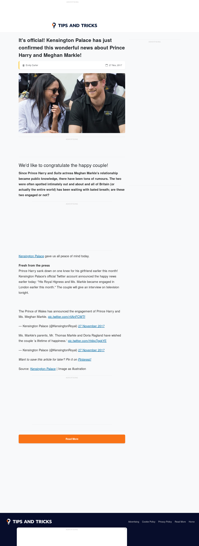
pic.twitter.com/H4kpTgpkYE (87, 340)
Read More (72, 439)
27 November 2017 (91, 326)
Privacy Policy (165, 521)
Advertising (133, 521)
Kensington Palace (31, 256)
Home (192, 521)
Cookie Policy (148, 521)
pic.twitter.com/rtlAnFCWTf (66, 316)
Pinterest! (84, 359)
